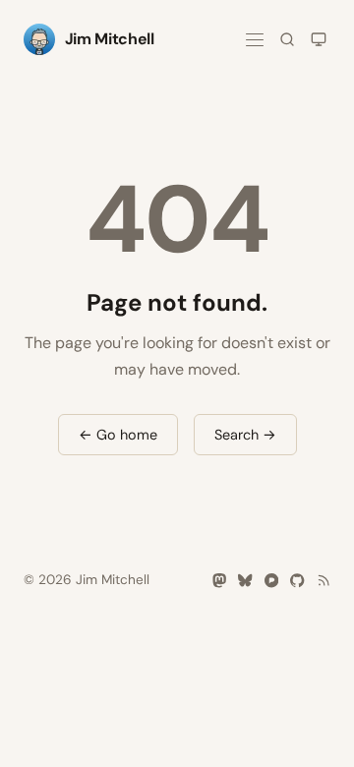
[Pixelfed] (271, 580)
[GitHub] (297, 580)
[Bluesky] (245, 580)
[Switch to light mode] (318, 39)
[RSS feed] (323, 580)
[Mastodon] (219, 580)
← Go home (118, 434)
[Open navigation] (254, 40)
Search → (245, 434)
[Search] (287, 39)
